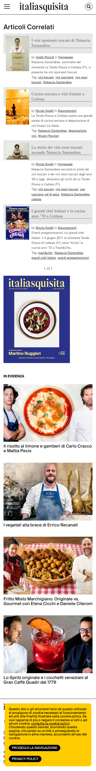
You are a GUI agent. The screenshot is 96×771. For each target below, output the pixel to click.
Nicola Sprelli (45, 110)
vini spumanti (64, 77)
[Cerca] (89, 6)
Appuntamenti (67, 110)
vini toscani (46, 77)
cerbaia (36, 199)
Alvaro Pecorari (48, 135)
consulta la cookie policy (50, 724)
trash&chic (45, 252)
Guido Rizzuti (45, 57)
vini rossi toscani (66, 189)
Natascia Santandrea (57, 82)
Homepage (65, 57)
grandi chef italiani (43, 257)
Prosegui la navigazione (34, 748)
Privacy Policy (25, 759)
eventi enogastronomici (73, 257)
